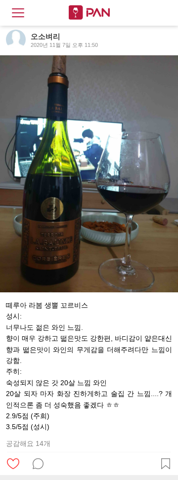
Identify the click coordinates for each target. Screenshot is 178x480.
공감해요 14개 (28, 443)
